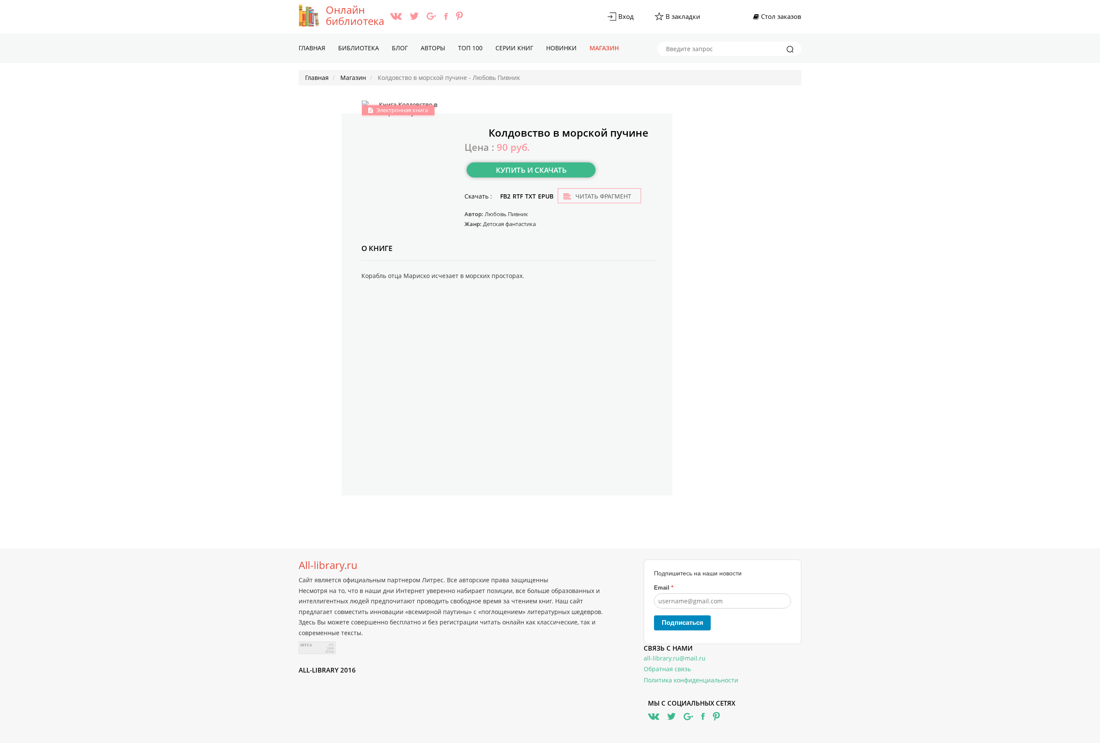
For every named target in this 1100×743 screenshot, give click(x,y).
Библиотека (358, 48)
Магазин (604, 48)
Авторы (433, 48)
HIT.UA (306, 645)
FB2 (505, 196)
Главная (312, 48)
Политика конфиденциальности (691, 680)
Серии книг (514, 48)
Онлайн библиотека (355, 15)
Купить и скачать (531, 170)
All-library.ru (328, 565)
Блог (400, 48)
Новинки (561, 48)
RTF (518, 196)
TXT (530, 196)
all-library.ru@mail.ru (675, 658)
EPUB (545, 196)
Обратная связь (667, 669)
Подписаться (682, 622)
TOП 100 (470, 48)
